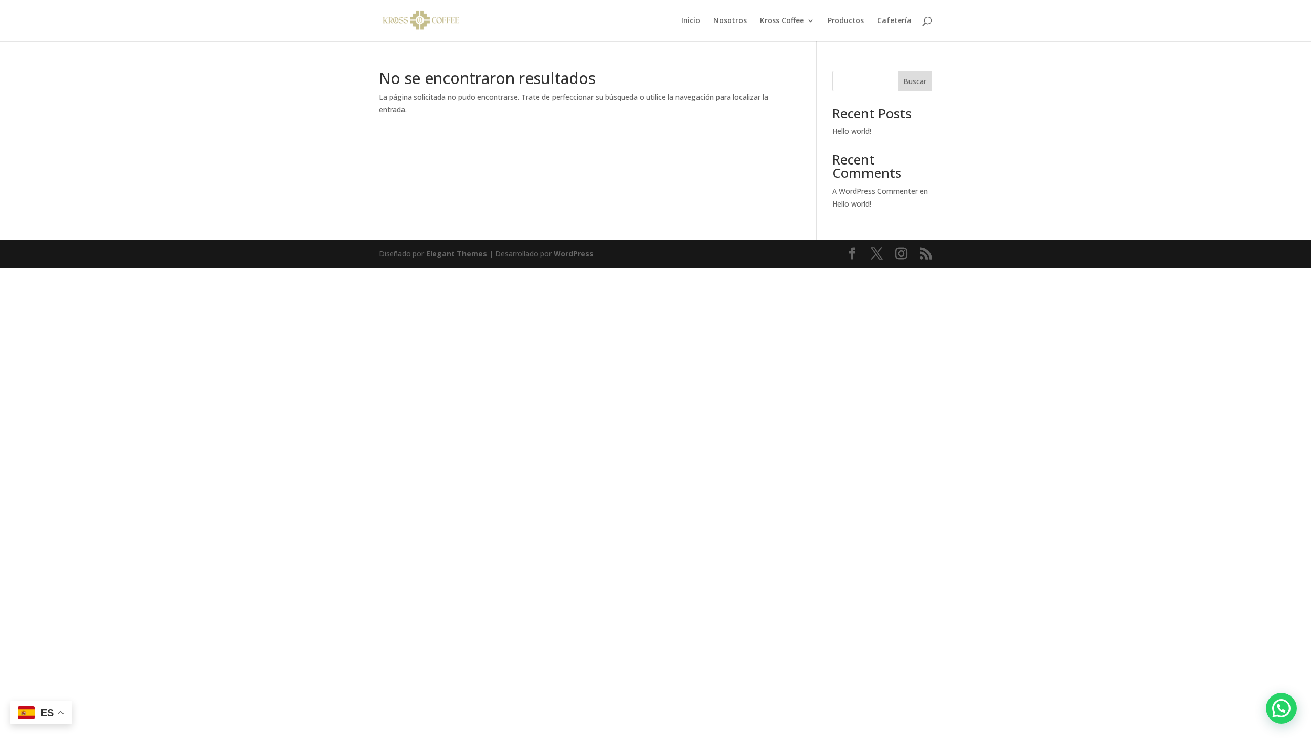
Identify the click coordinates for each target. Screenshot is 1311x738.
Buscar (914, 81)
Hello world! (851, 131)
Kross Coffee (782, 21)
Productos (846, 21)
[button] (1281, 708)
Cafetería (894, 21)
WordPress (574, 253)
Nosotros (730, 21)
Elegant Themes (456, 253)
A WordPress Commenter (875, 191)
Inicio (690, 21)
